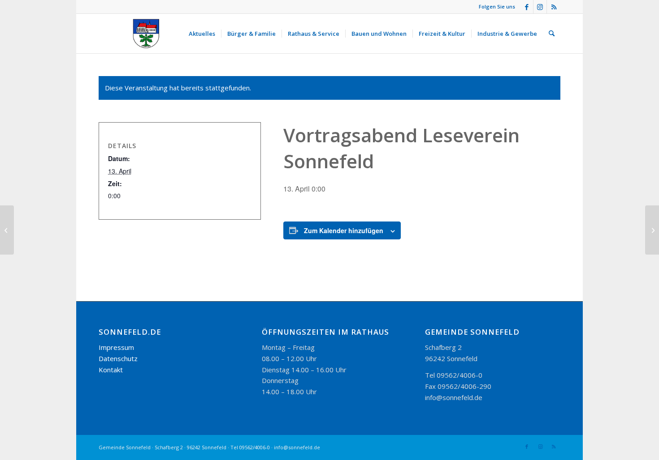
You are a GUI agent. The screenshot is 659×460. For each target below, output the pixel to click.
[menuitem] (202, 33)
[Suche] (551, 33)
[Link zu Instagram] (539, 6)
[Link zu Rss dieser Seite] (553, 6)
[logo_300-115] (150, 33)
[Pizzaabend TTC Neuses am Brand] (7, 230)
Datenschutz (118, 358)
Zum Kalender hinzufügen (343, 230)
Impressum (116, 347)
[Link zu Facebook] (526, 6)
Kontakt (111, 369)
